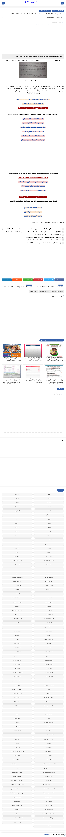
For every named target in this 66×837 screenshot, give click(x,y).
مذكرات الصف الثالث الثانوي (33, 216)
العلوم (48, 635)
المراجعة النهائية (17, 660)
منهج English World (17, 805)
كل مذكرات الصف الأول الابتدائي (33, 119)
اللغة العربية (49, 656)
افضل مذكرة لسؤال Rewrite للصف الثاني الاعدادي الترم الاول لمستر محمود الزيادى (33, 381)
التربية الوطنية (48, 581)
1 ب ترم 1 (49, 494)
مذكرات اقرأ (49, 755)
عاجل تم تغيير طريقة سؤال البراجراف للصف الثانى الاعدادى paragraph (44, 25)
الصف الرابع (49, 631)
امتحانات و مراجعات (49, 685)
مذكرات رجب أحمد (17, 768)
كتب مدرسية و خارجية (49, 739)
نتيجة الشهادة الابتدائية (17, 818)
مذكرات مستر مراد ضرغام (49, 793)
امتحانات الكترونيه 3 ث (17, 672)
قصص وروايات (17, 730)
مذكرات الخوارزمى (49, 760)
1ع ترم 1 (49, 502)
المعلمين (17, 668)
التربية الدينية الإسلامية (17, 577)
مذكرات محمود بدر (49, 780)
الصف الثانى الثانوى (48, 627)
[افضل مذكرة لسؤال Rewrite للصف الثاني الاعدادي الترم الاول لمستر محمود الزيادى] (33, 371)
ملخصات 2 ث (17, 801)
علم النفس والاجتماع (49, 722)
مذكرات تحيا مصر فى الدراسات (49, 768)
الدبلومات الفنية (49, 602)
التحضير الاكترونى (49, 577)
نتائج (17, 813)
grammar (17, 548)
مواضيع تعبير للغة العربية (48, 813)
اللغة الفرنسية (17, 656)
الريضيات (17, 606)
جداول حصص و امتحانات (49, 706)
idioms (48, 552)
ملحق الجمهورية (17, 797)
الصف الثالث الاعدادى (49, 618)
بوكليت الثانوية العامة (17, 689)
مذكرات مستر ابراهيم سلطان (17, 780)
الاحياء (48, 569)
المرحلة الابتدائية (49, 664)
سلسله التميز (48, 714)
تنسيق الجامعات (49, 701)
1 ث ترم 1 (49, 498)
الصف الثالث (17, 614)
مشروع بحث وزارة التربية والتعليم (17, 793)
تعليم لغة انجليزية (48, 697)
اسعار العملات (48, 565)
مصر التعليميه (48, 797)
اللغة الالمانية (17, 647)
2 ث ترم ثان (48, 515)
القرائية (49, 643)
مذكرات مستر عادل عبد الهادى (49, 789)
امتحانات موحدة (49, 677)
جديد (17, 710)
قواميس (17, 735)
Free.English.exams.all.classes (49, 544)
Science (49, 548)
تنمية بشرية (17, 701)
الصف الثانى (49, 623)
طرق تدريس (17, 718)
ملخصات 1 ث (49, 801)
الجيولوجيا (17, 594)
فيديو (49, 726)
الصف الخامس (17, 627)
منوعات (17, 809)
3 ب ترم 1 (17, 519)
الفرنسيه (17, 635)
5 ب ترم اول (49, 535)
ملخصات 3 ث (49, 805)
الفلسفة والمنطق (48, 639)
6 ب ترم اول (49, 540)
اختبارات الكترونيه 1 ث (17, 560)
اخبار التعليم (49, 556)
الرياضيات (48, 606)
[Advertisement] (33, 41)
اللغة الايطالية (17, 652)
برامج (49, 689)
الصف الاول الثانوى (48, 614)
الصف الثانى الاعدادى (58, 10)
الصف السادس (17, 631)
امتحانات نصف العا (48, 681)
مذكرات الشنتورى (17, 760)
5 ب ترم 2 (17, 531)
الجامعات (17, 589)
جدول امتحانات (17, 706)
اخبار (17, 552)
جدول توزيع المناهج (45, 10)
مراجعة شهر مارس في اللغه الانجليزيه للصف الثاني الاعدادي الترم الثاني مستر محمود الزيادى (33, 359)
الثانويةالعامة (49, 589)
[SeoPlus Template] (65, 835)
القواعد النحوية (17, 643)
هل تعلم (49, 822)
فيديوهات (17, 726)
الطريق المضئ (31, 2)
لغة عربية (17, 747)
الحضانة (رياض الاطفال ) (17, 598)
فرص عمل (17, 722)
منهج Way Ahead (49, 809)
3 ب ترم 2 (49, 523)
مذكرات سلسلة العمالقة (49, 772)
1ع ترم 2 (17, 502)
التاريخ (17, 573)
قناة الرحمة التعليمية (49, 735)
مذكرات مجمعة (17, 776)
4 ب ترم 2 (49, 531)
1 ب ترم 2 (17, 494)
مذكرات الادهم (17, 755)
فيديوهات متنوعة (49, 730)
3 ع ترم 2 (17, 523)
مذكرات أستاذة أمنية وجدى (17, 751)
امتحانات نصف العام (17, 681)
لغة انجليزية (33, 291)
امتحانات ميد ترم (17, 677)
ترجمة (48, 693)
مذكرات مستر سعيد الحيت (17, 784)
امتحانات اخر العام (49, 672)
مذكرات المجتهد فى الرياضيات (17, 764)
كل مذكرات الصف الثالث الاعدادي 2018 (33, 190)
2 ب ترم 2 (49, 506)
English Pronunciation (17, 540)
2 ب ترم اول (17, 506)
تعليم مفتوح (17, 697)
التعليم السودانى (49, 585)
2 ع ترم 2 (49, 519)
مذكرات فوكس (48, 776)
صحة (17, 714)
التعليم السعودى (17, 581)
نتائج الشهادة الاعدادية (48, 818)
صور (49, 718)
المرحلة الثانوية (48, 668)
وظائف (49, 826)
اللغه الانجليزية (49, 660)
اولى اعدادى (17, 685)
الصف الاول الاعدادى (17, 610)
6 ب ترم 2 (17, 535)
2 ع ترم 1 (17, 515)
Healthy (17, 544)
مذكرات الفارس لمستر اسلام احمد (49, 764)
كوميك (17, 743)
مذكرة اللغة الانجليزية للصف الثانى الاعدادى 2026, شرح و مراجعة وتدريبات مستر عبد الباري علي (12, 359)
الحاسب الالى (49, 598)
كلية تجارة (17, 739)
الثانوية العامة (17, 585)
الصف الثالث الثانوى (17, 618)
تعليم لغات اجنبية (17, 693)
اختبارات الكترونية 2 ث (49, 560)
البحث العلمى (49, 573)
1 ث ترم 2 (17, 498)
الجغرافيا (49, 594)
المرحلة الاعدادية (17, 664)
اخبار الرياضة (17, 556)
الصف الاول (49, 610)
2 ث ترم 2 (49, 511)
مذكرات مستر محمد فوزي (17, 789)
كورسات (49, 743)
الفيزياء (17, 639)
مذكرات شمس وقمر (17, 772)
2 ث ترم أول (17, 511)
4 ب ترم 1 (17, 527)
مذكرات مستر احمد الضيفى (48, 784)
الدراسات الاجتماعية (17, 602)
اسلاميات (17, 565)
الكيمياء (49, 647)
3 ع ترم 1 (49, 527)
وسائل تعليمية (17, 822)
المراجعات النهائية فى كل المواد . (33, 104)
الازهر (17, 569)
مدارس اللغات (48, 751)
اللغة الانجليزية (49, 652)
